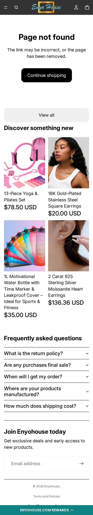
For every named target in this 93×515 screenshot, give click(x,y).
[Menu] (5, 7)
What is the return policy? (33, 353)
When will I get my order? (33, 377)
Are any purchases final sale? (37, 365)
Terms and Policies (46, 496)
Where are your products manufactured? (32, 391)
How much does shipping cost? (40, 406)
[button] (46, 510)
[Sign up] (81, 463)
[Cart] (87, 7)
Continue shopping (46, 75)
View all (46, 115)
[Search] (16, 7)
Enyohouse (52, 486)
